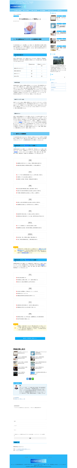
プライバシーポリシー (38, 457)
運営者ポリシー (32, 457)
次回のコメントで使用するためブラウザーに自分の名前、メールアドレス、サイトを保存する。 (29, 435)
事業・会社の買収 (34, 10)
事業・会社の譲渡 (26, 10)
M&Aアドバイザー (51, 10)
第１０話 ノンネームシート (23, 351)
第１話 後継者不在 (21, 372)
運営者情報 (26, 457)
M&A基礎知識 (16, 397)
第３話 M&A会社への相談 (22, 367)
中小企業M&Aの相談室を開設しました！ (23, 449)
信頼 (24, 398)
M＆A (18, 398)
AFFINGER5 (49, 466)
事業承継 (15, 398)
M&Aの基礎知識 (42, 10)
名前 (15, 421)
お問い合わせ (59, 10)
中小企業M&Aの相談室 (17, 10)
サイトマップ (45, 457)
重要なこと (21, 398)
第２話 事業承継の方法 (40, 367)
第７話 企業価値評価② (22, 356)
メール (15, 425)
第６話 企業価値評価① (40, 356)
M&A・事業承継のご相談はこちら (31, 338)
